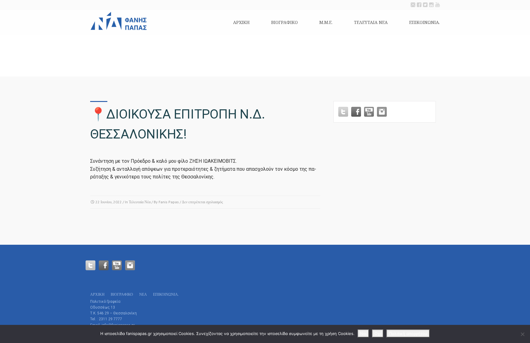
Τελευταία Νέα (140, 202)
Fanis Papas (169, 202)
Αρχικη (241, 22)
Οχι (377, 333)
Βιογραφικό (284, 22)
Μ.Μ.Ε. (325, 22)
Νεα (143, 294)
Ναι (363, 333)
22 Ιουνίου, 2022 (108, 202)
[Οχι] (522, 334)
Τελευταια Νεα (371, 22)
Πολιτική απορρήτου (408, 333)
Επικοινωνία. (424, 22)
